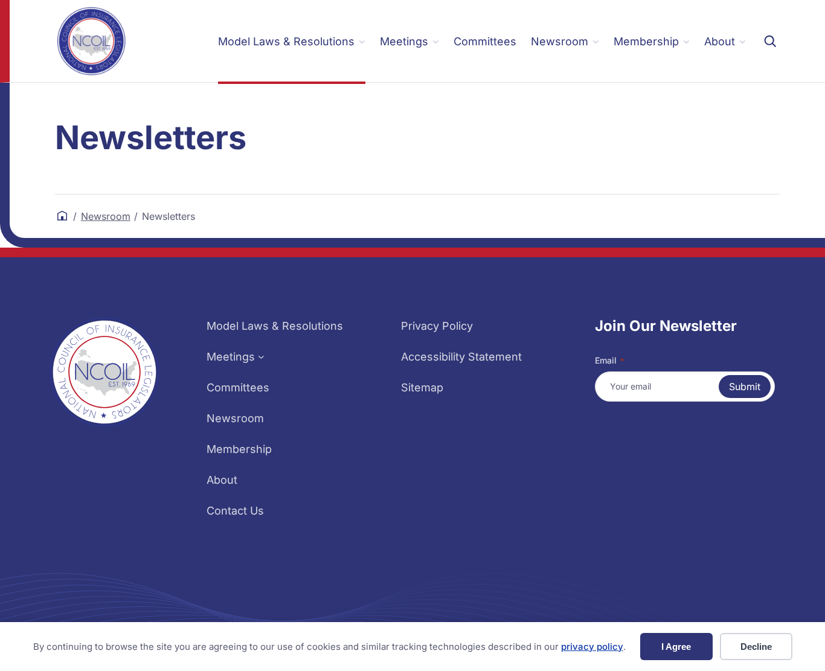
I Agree (676, 646)
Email (609, 360)
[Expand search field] (770, 41)
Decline (756, 646)
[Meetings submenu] (261, 356)
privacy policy (592, 646)
